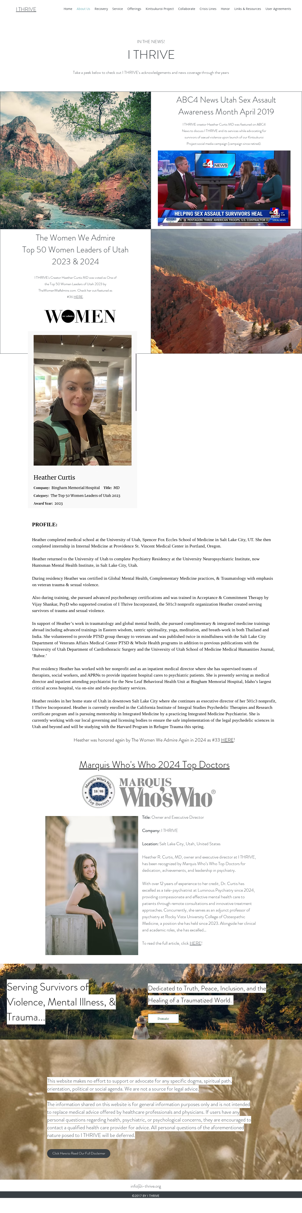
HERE (78, 296)
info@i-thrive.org (146, 1186)
